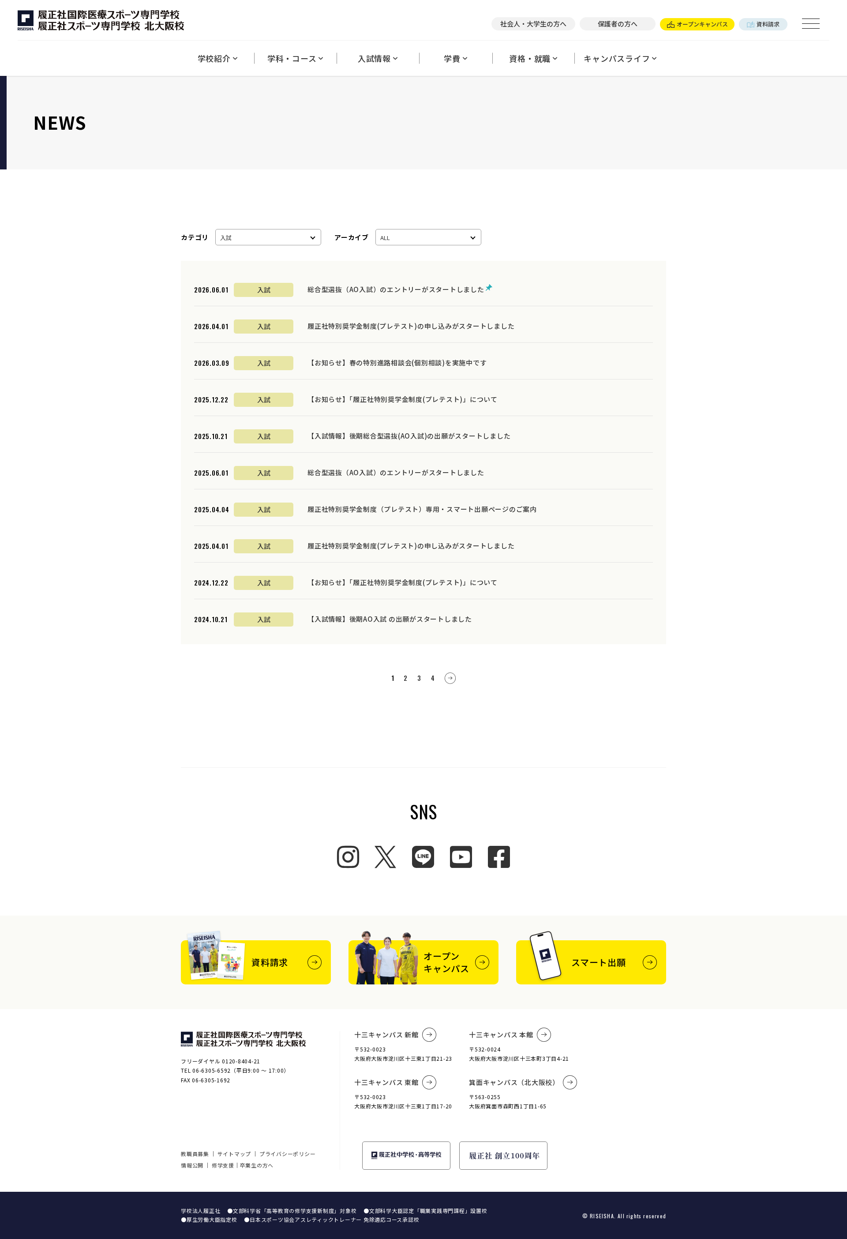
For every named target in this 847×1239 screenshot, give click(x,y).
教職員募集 (195, 1153)
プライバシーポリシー (287, 1153)
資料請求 (768, 24)
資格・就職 (530, 58)
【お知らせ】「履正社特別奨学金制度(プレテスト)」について (402, 399)
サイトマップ (234, 1153)
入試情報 (374, 58)
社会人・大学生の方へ (533, 23)
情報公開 (192, 1165)
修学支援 (223, 1165)
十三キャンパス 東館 (386, 1082)
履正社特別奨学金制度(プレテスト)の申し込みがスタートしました (410, 325)
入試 (263, 289)
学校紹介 (214, 58)
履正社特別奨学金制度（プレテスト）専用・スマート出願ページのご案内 (422, 509)
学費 (452, 58)
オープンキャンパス (702, 24)
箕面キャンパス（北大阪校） (514, 1082)
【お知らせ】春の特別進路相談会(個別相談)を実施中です (397, 362)
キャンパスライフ (617, 58)
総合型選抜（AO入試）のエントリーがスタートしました (396, 289)
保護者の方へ (617, 23)
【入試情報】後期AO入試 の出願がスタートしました (389, 618)
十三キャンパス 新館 (386, 1034)
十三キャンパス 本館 (501, 1034)
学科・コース (292, 58)
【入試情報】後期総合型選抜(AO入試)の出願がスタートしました (408, 435)
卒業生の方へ (257, 1165)
